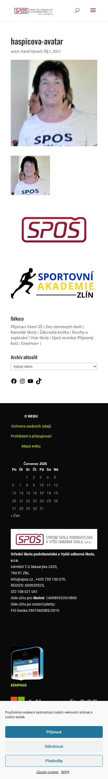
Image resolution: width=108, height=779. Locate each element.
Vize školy (40, 338)
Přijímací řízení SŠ (26, 326)
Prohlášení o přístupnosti (31, 436)
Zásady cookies (47, 772)
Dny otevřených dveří (64, 326)
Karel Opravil (31, 51)
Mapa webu (31, 446)
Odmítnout (54, 746)
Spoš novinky (63, 338)
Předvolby (54, 761)
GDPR (65, 772)
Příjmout (54, 732)
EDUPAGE (19, 685)
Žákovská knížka (54, 332)
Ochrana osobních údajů (31, 426)
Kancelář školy (23, 332)
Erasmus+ (30, 343)
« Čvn (15, 515)
